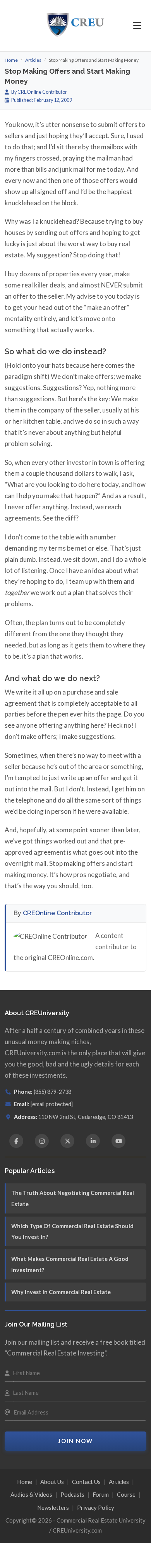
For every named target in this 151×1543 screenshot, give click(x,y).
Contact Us (86, 1481)
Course (126, 1494)
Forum (101, 1494)
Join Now (75, 1441)
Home (11, 60)
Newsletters (53, 1507)
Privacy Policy (95, 1507)
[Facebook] (16, 1141)
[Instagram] (42, 1141)
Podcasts (72, 1494)
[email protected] (52, 1104)
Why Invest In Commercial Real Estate (61, 1292)
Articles (33, 60)
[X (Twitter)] (67, 1141)
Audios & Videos (31, 1494)
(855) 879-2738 (52, 1091)
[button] (137, 25)
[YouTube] (118, 1141)
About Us (52, 1481)
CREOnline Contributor (57, 913)
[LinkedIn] (93, 1141)
